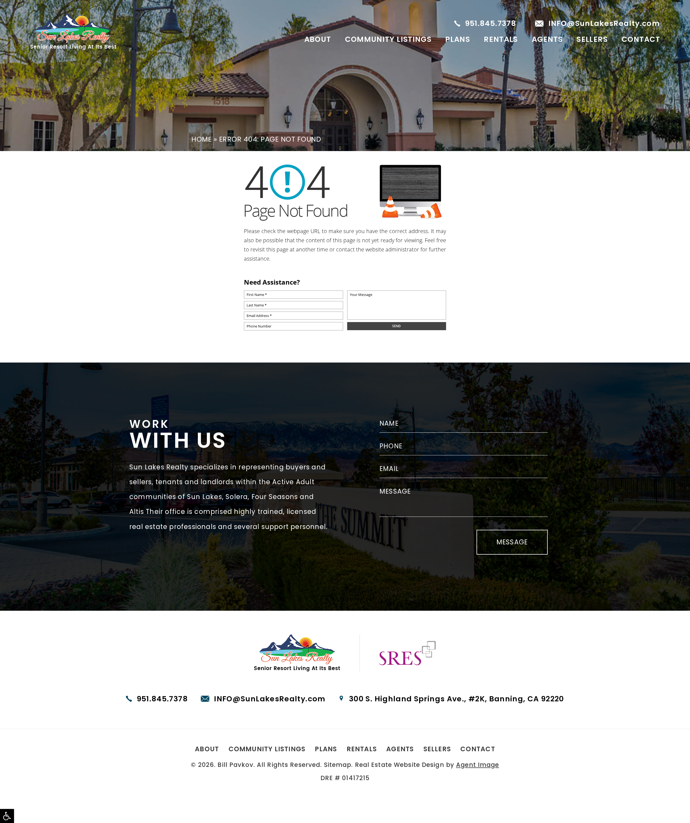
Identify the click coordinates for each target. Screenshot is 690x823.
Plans (457, 39)
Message (512, 542)
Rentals (501, 39)
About (317, 39)
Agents (547, 39)
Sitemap (337, 764)
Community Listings (388, 39)
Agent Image (477, 764)
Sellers (592, 39)
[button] (7, 816)
